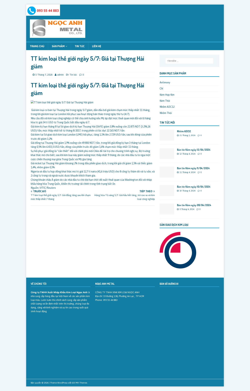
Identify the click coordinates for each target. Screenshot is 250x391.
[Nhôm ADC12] (167, 138)
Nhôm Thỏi (166, 113)
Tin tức (80, 46)
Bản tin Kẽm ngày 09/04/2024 (194, 205)
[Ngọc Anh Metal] (43, 13)
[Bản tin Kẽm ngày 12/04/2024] (167, 157)
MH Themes (81, 382)
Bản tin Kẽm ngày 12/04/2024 (193, 149)
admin (60, 74)
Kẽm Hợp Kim (167, 94)
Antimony (165, 82)
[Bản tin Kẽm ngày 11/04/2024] (167, 175)
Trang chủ (37, 46)
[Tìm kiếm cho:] (189, 61)
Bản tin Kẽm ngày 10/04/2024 (193, 186)
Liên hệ (96, 46)
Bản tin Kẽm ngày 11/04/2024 (193, 168)
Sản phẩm (58, 46)
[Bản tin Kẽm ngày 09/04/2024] (167, 212)
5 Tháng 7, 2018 (44, 74)
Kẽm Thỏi (165, 100)
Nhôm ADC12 (167, 106)
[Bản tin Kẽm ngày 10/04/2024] (167, 194)
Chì (161, 88)
